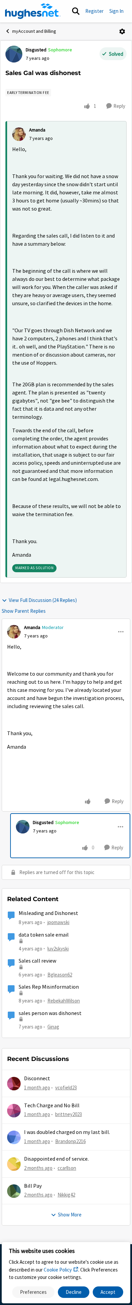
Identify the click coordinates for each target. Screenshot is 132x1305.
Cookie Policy (58, 1269)
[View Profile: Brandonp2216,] (14, 1137)
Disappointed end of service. (56, 1159)
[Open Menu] (122, 31)
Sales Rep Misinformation (49, 987)
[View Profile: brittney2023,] (14, 1110)
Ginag (53, 1026)
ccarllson (67, 1168)
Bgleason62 (59, 974)
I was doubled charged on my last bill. (67, 1132)
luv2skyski (58, 948)
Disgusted (36, 50)
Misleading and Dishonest (48, 913)
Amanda (37, 130)
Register (94, 11)
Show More (70, 1214)
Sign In (116, 11)
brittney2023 (68, 1114)
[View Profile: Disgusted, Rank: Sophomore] (13, 54)
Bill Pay (33, 1186)
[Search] (76, 11)
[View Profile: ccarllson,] (14, 1164)
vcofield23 (66, 1087)
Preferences (33, 1292)
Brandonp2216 (70, 1141)
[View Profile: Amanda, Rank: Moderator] (14, 631)
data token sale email (44, 935)
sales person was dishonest (50, 1013)
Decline (74, 1292)
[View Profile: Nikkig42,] (14, 1191)
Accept (108, 1292)
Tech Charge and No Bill (52, 1105)
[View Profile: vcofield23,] (14, 1083)
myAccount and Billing (34, 31)
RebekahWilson (63, 1000)
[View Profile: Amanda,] (19, 134)
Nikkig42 (66, 1194)
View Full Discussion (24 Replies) (43, 600)
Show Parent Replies (24, 611)
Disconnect (37, 1078)
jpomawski (58, 922)
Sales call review (37, 961)
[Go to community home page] (33, 11)
